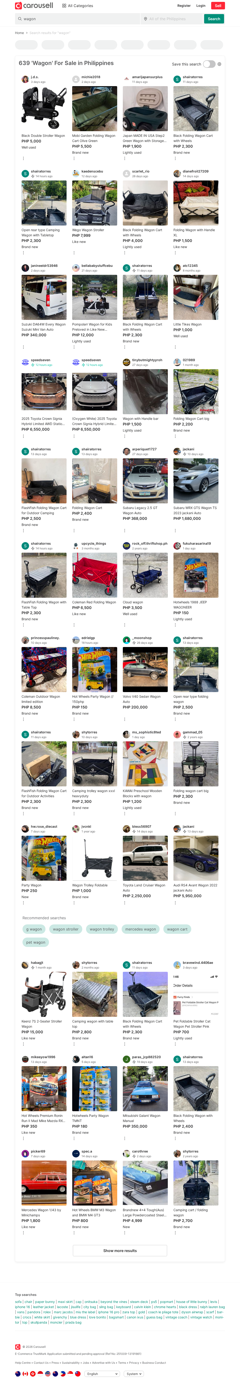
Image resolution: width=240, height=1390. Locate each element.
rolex (47, 1312)
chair (28, 1302)
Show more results (120, 1250)
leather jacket (43, 1307)
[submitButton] (214, 18)
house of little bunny (191, 1302)
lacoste (62, 1307)
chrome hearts (165, 1307)
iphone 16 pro (108, 1312)
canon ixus (135, 1317)
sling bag (106, 1307)
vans (20, 1312)
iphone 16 (22, 1307)
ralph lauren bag (212, 1307)
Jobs (86, 1362)
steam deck (139, 1302)
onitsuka (91, 1302)
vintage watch (201, 1317)
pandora (33, 1312)
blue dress (78, 1317)
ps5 (154, 1302)
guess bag (154, 1317)
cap (79, 1302)
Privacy (134, 1362)
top (24, 1322)
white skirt (42, 1317)
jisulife (75, 1307)
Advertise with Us (103, 1362)
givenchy (60, 1317)
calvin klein (142, 1307)
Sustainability (71, 1362)
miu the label (85, 1312)
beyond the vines (114, 1302)
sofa (18, 1302)
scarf (210, 1312)
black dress (188, 1307)
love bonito (97, 1317)
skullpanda (38, 1322)
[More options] (23, 159)
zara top (128, 1312)
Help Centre (23, 1362)
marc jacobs (63, 1312)
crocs (27, 1317)
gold (141, 1312)
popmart (166, 1302)
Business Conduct (154, 1362)
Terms (122, 1362)
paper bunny (45, 1302)
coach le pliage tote (163, 1312)
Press (55, 1362)
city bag (89, 1307)
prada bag (73, 1322)
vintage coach (176, 1317)
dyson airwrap (192, 1312)
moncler (56, 1322)
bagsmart (116, 1317)
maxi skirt (65, 1302)
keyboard (123, 1307)
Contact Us (41, 1362)
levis (213, 1302)
